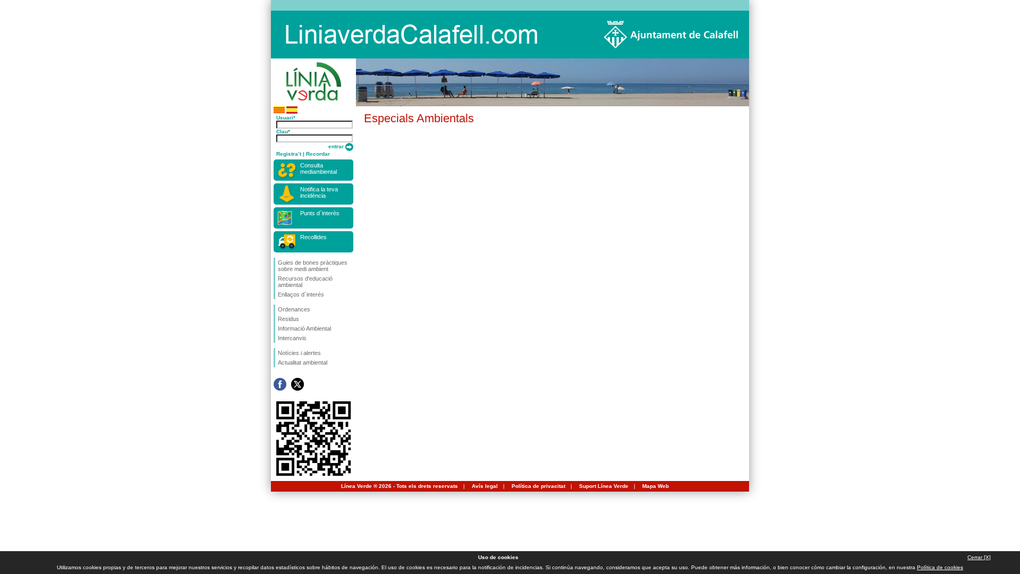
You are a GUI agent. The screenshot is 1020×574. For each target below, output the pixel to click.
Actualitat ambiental (302, 362)
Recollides (313, 237)
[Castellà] (292, 112)
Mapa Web (655, 486)
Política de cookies (940, 567)
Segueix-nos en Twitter (297, 384)
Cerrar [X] (979, 557)
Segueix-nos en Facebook (280, 384)
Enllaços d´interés (301, 294)
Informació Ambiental (304, 328)
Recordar (318, 154)
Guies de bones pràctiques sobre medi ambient (312, 265)
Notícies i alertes (299, 353)
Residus (288, 319)
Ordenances (294, 309)
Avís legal (485, 486)
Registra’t (288, 154)
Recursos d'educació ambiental (305, 281)
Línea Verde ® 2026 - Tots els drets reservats (399, 486)
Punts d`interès (319, 213)
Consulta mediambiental (318, 168)
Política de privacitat (538, 486)
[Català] (279, 112)
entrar (336, 146)
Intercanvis (292, 338)
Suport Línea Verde (603, 486)
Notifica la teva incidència (319, 192)
